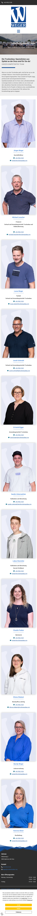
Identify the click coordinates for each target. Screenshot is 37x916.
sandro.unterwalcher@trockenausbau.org (19, 504)
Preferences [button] (29, 900)
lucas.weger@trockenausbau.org (19, 304)
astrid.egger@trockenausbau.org (19, 437)
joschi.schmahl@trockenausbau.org (19, 370)
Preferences (18, 912)
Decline (18, 908)
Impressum (4, 889)
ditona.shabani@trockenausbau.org (19, 707)
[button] (18, 31)
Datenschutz (11, 889)
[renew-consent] (2, 914)
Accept (18, 905)
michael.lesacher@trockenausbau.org (19, 234)
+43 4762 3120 (19, 158)
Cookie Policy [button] (24, 898)
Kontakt (18, 889)
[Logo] (18, 17)
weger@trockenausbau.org (19, 160)
